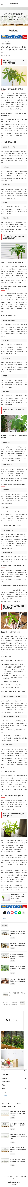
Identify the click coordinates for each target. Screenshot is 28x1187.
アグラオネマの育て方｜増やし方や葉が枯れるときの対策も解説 (17, 968)
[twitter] (4, 912)
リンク (15, 1176)
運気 (14, 1106)
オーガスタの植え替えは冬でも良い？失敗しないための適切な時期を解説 (17, 956)
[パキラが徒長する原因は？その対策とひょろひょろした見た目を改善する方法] (15, 912)
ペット (12, 1103)
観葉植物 (4, 918)
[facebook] (8, 912)
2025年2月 (4, 1096)
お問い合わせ (9, 1176)
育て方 (9, 1106)
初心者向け (19, 1103)
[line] (19, 912)
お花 (3, 1103)
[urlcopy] (23, 912)
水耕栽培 (4, 1106)
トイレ (7, 1103)
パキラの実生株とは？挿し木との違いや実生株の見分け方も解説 (17, 933)
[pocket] (12, 912)
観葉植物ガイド (14, 3)
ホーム (3, 1176)
